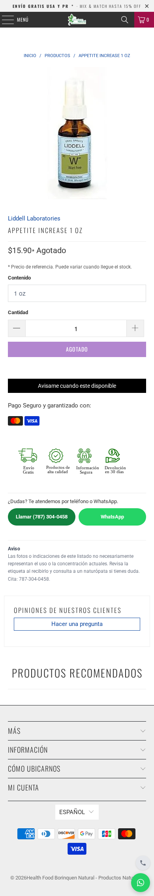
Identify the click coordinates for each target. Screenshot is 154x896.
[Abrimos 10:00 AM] (143, 863)
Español (72, 812)
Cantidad (18, 312)
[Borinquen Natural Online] (77, 20)
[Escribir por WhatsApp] (140, 882)
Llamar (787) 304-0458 (42, 517)
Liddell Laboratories (34, 218)
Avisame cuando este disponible (77, 386)
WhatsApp (112, 517)
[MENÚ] (3, 20)
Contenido (19, 278)
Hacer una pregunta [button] (77, 624)
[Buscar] (124, 20)
